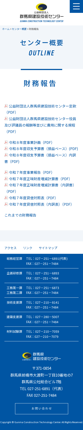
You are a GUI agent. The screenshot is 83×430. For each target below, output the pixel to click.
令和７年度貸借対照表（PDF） (33, 197)
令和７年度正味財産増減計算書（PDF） (40, 178)
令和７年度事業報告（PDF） (31, 172)
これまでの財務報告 (20, 215)
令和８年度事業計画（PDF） (31, 142)
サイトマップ (48, 248)
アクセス (10, 248)
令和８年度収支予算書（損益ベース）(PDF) (43, 148)
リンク (27, 248)
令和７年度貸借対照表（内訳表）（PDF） (41, 204)
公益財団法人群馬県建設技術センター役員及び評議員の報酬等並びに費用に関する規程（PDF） (40, 125)
